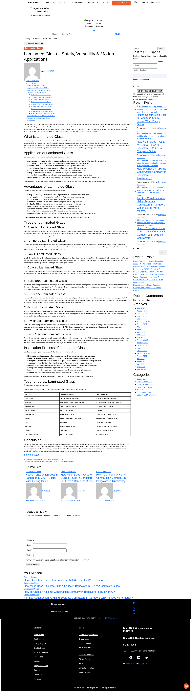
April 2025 (141, 335)
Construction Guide (33, 48)
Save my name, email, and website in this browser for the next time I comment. (58, 560)
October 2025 (142, 319)
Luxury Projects (40, 644)
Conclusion (31, 120)
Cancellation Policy (86, 668)
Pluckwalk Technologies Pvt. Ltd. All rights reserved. (96, 688)
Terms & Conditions (86, 655)
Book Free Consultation (34, 43)
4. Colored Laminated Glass (41, 102)
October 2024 (142, 351)
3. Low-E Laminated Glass (40, 99)
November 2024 (143, 348)
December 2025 (143, 314)
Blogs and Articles (41, 666)
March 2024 (141, 369)
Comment (31, 540)
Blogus (101, 618)
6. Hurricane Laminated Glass (41, 106)
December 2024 (143, 345)
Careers (37, 670)
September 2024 (143, 353)
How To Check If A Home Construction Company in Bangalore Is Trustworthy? (111, 478)
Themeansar (112, 618)
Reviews (37, 679)
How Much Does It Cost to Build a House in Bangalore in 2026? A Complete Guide (77, 478)
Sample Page (67, 34)
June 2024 (141, 361)
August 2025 (142, 324)
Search (136, 249)
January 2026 (142, 311)
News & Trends (143, 390)
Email (29, 550)
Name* (160, 62)
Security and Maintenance (147, 395)
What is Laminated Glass (36, 85)
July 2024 (140, 359)
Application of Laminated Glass (38, 88)
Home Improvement (144, 387)
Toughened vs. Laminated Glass (38, 118)
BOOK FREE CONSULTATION (150, 91)
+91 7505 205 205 (130, 651)
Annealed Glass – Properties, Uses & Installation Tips (44, 459)
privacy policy (148, 99)
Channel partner (85, 644)
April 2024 (141, 367)
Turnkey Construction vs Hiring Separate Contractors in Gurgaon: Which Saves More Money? (151, 204)
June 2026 (141, 308)
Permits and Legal (144, 392)
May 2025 (141, 332)
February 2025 (142, 340)
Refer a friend (84, 639)
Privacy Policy (84, 659)
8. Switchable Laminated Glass (42, 111)
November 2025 (143, 316)
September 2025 (143, 321)
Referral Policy (84, 672)
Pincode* (136, 86)
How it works (39, 635)
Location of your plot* (141, 79)
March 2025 (141, 337)
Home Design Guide (145, 384)
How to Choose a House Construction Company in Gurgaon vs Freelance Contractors (151, 233)
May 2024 (141, 364)
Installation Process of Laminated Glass (41, 116)
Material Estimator (41, 652)
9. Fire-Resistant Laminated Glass (43, 113)
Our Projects (39, 639)
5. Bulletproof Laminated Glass (42, 104)
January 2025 (142, 343)
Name (29, 545)
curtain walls (74, 161)
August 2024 (142, 356)
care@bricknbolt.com (147, 651)
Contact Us (38, 675)
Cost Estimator (40, 648)
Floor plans (38, 657)
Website (30, 555)
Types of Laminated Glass (36, 92)
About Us (37, 661)
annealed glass (87, 231)
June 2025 (141, 329)
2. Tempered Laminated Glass (41, 97)
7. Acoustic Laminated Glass (41, 109)
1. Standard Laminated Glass (41, 95)
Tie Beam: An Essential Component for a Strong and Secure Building (48, 461)
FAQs (81, 663)
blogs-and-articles (40, 11)
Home (54, 34)
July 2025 (140, 327)
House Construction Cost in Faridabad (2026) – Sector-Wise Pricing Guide (42, 478)
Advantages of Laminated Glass (38, 90)
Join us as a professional (88, 635)
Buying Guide (142, 379)
